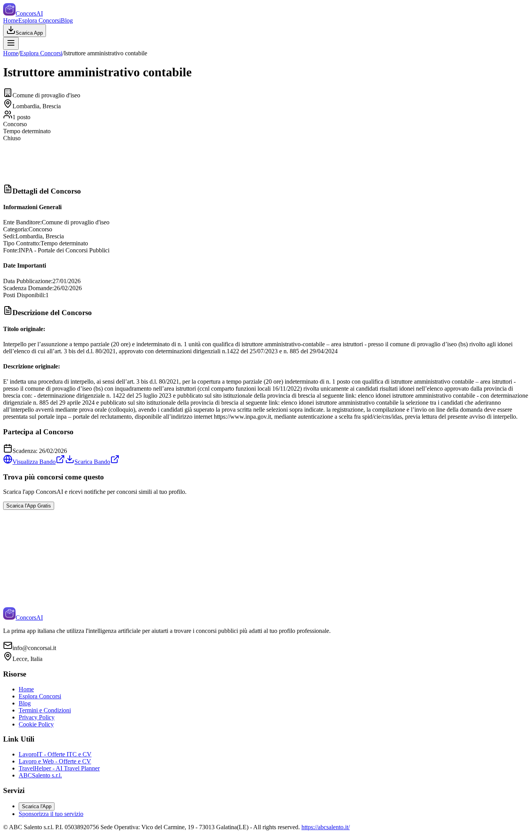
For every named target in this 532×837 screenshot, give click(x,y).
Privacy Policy (37, 717)
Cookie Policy (36, 724)
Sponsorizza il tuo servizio (51, 814)
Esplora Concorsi (39, 20)
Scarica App (29, 33)
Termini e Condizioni (45, 710)
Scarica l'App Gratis (28, 506)
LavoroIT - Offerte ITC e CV (55, 754)
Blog (67, 20)
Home (10, 20)
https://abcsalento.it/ (325, 827)
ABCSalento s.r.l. (40, 775)
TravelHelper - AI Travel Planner (59, 768)
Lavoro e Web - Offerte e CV (55, 761)
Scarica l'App (36, 806)
